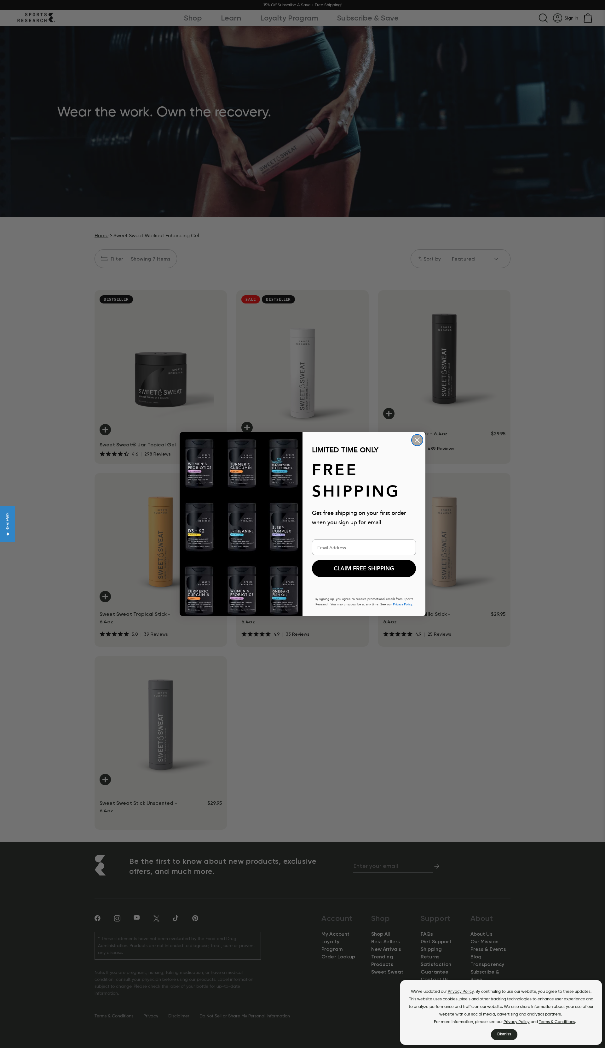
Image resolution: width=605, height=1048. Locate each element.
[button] (7, 524)
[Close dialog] (417, 440)
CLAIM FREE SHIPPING (364, 568)
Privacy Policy (461, 992)
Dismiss (504, 1034)
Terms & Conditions (557, 1022)
